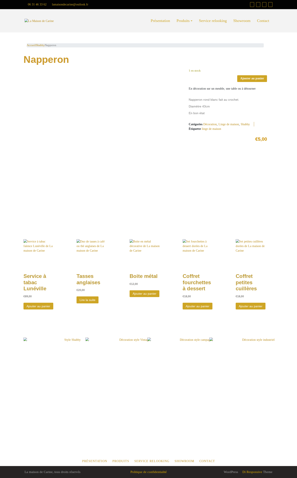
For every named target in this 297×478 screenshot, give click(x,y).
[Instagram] (264, 4)
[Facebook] (258, 4)
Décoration (210, 124)
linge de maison (211, 128)
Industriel (243, 369)
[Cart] (252, 4)
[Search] (270, 4)
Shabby (40, 45)
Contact (263, 20)
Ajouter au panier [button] (38, 306)
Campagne (185, 369)
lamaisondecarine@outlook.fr (69, 4)
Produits (183, 20)
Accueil (31, 45)
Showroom (241, 20)
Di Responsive (252, 472)
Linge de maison (229, 124)
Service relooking (213, 20)
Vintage (119, 368)
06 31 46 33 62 (37, 4)
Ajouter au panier (252, 78)
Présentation (160, 20)
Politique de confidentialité (148, 472)
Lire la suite (87, 300)
